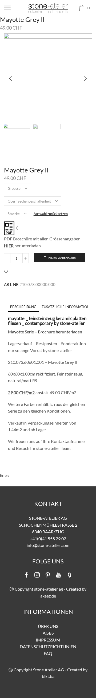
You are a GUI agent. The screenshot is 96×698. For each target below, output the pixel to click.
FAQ (48, 653)
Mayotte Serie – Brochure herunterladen (45, 331)
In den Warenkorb (62, 257)
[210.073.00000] (16, 137)
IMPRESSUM (48, 639)
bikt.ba (48, 676)
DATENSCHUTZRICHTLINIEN (48, 646)
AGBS (48, 632)
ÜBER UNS (48, 626)
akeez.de (48, 595)
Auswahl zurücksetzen (51, 214)
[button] (10, 78)
